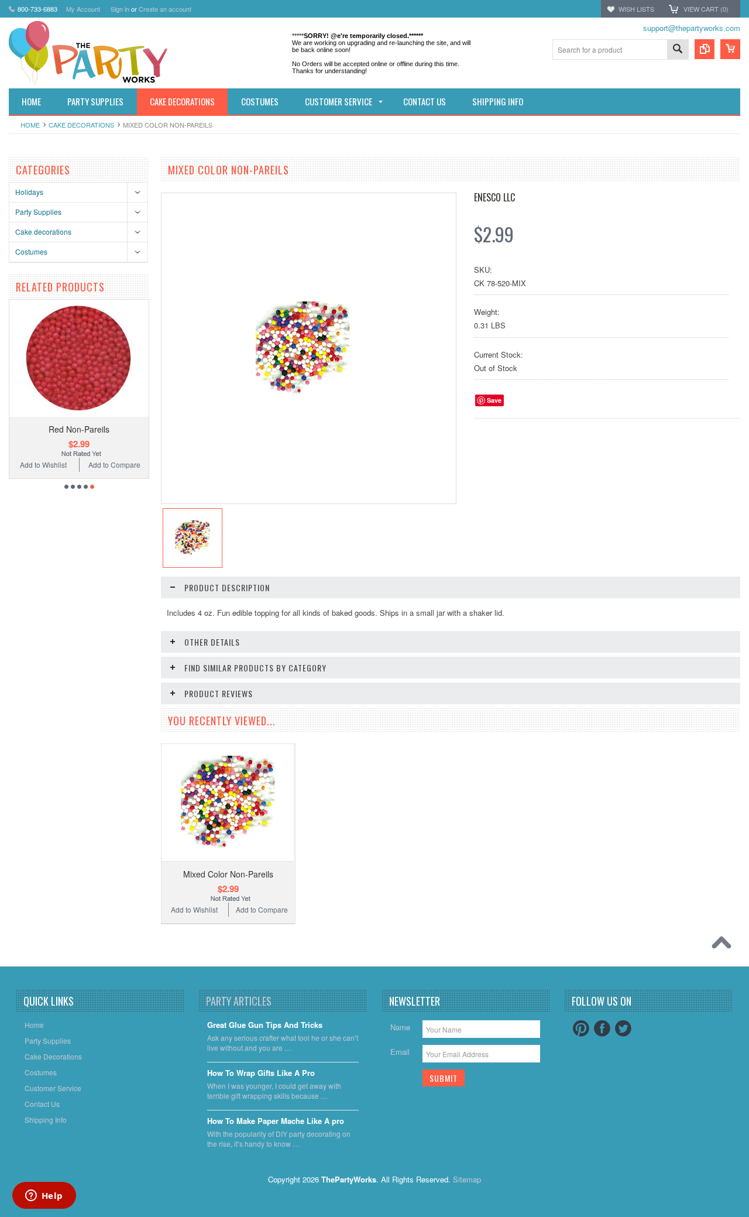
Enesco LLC (494, 197)
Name (400, 1027)
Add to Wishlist (43, 464)
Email (400, 1051)
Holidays (29, 192)
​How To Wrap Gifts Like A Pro (261, 1073)
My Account (83, 8)
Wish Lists (636, 8)
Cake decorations (81, 124)
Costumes (31, 251)
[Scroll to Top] (724, 945)
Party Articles (239, 1001)
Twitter (623, 1028)
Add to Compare (114, 464)
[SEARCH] (677, 50)
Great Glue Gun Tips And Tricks (264, 1025)
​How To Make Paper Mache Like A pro (275, 1121)
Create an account (165, 8)
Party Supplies (38, 212)
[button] (748, 1216)
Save (494, 400)
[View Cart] (730, 49)
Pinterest (581, 1028)
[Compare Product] (704, 49)
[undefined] (302, 391)
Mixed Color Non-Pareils (228, 874)
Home (30, 124)
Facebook (602, 1028)
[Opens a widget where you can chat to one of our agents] (44, 1196)
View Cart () (706, 8)
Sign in (120, 8)
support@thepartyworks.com (691, 27)
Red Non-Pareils (79, 429)
